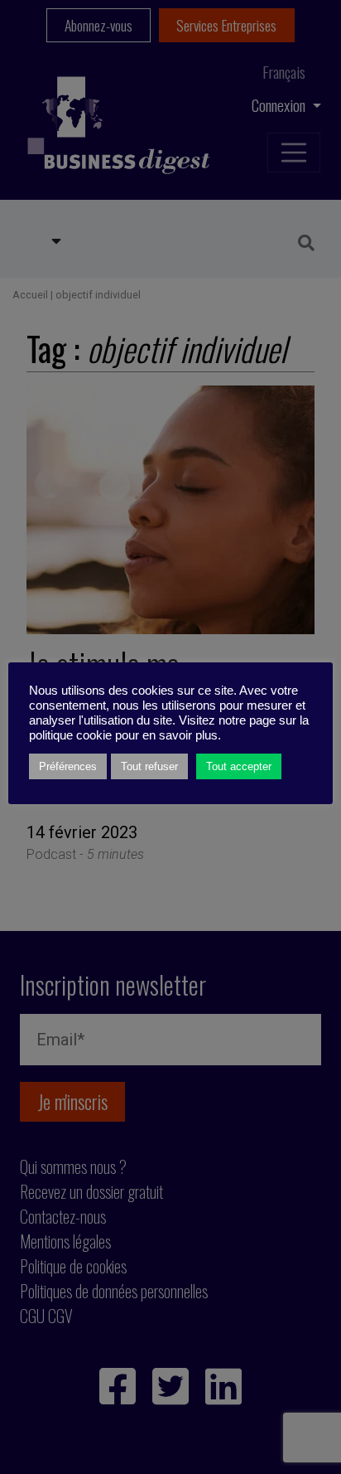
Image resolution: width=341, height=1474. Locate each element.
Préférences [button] (68, 766)
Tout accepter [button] (238, 766)
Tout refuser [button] (149, 766)
